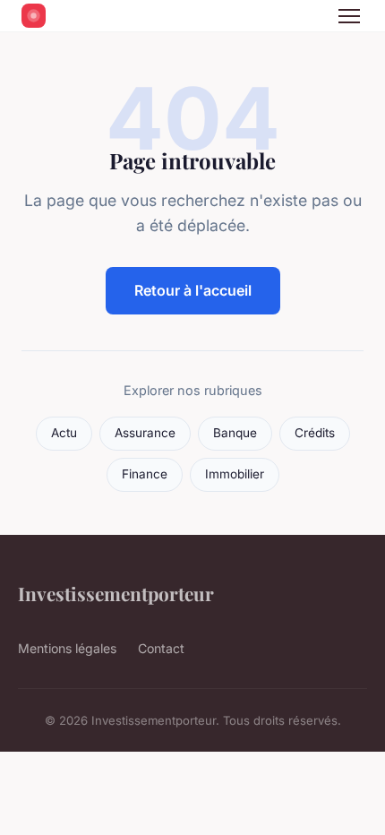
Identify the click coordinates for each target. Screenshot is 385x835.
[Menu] (349, 16)
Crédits (315, 433)
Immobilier (234, 474)
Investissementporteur (116, 593)
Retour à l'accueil (193, 290)
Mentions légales (67, 648)
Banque (235, 433)
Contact (161, 648)
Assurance (145, 433)
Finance (144, 474)
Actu (64, 433)
